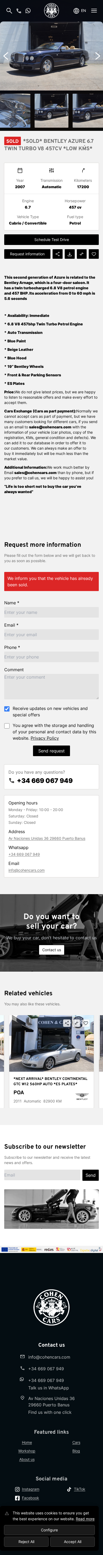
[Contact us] (18, 10)
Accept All (72, 1541)
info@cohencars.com (26, 870)
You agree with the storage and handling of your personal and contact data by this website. (54, 731)
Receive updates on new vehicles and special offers (50, 711)
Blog (76, 1450)
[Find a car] (9, 11)
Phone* (12, 647)
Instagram (30, 1489)
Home (27, 1442)
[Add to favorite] (86, 1023)
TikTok (79, 1489)
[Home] (51, 10)
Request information (27, 253)
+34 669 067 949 (45, 780)
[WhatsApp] (28, 10)
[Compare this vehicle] (76, 1023)
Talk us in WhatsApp (48, 1388)
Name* (11, 603)
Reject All (26, 1541)
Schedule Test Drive (51, 239)
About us (27, 1459)
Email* (11, 625)
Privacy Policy (45, 738)
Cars (76, 1442)
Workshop (26, 1450)
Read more (85, 1518)
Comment (14, 670)
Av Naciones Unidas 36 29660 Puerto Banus (46, 838)
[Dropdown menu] (94, 10)
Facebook (30, 1497)
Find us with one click (50, 1412)
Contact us (51, 949)
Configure (49, 1529)
